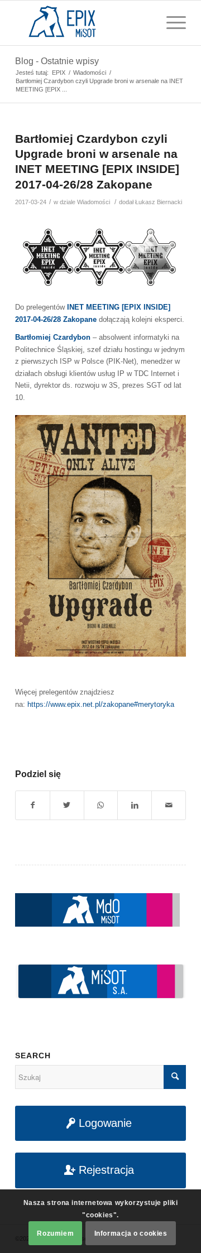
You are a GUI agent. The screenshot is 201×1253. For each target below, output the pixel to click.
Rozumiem (55, 1233)
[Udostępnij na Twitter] (67, 805)
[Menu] (170, 23)
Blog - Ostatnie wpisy (57, 61)
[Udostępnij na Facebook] (33, 805)
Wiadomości (93, 202)
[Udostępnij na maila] (168, 805)
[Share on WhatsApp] (101, 805)
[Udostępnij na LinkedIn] (134, 805)
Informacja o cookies (131, 1233)
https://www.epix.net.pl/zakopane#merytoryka (100, 704)
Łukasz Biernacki (158, 202)
